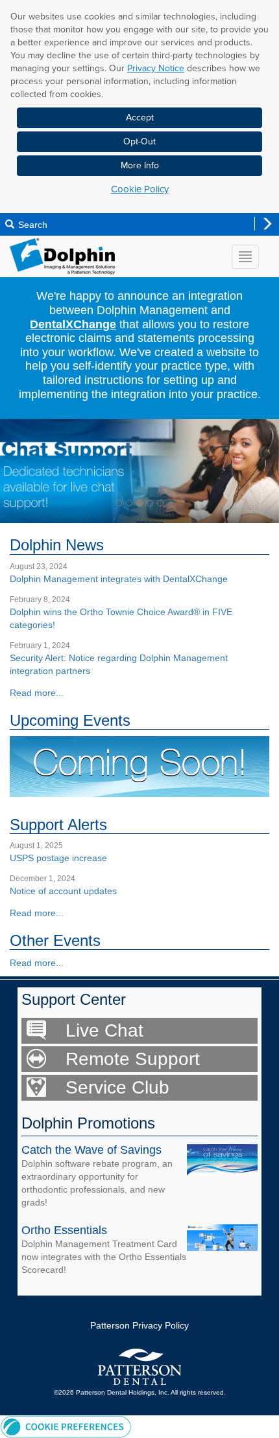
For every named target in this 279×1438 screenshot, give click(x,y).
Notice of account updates (63, 891)
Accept (140, 117)
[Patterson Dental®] (139, 1367)
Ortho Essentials (64, 1230)
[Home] (62, 256)
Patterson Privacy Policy (139, 1325)
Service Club (117, 1087)
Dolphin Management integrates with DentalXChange (119, 579)
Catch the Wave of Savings (91, 1149)
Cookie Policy (140, 189)
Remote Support (133, 1059)
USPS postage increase (58, 858)
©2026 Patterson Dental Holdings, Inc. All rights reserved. (140, 1392)
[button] (21, 471)
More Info (140, 165)
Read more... (37, 693)
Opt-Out (139, 141)
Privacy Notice (155, 68)
